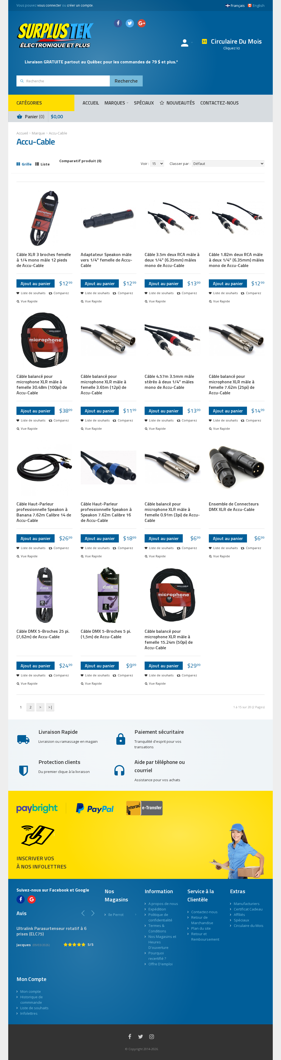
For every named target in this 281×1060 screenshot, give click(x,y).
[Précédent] (83, 913)
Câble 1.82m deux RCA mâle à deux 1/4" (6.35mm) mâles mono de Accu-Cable (236, 260)
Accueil (22, 133)
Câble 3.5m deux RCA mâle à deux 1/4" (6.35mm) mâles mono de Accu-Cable (172, 260)
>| (50, 707)
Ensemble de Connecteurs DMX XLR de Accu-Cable (234, 506)
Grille (26, 164)
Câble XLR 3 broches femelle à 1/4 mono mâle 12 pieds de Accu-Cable (43, 260)
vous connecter (49, 5)
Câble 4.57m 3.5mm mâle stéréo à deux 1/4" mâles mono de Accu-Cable (169, 381)
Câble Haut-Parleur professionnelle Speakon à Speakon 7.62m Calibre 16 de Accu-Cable (106, 512)
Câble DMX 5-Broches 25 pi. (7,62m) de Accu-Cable (42, 633)
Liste (45, 164)
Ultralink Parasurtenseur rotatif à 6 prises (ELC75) (51, 931)
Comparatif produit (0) (80, 160)
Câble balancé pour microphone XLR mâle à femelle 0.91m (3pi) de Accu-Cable (172, 512)
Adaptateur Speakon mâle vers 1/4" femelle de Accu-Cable (106, 260)
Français (238, 5)
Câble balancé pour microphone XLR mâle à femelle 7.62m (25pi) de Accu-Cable (231, 384)
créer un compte (80, 5)
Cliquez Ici (231, 48)
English (259, 5)
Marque (38, 133)
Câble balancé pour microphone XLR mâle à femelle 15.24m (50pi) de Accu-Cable (169, 639)
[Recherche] (126, 80)
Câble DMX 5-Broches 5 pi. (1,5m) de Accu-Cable (106, 633)
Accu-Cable (58, 133)
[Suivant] (92, 913)
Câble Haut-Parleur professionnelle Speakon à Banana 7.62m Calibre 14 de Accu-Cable (43, 512)
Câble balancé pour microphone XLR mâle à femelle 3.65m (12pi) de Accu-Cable (103, 384)
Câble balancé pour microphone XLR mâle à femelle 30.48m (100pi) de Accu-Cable (41, 384)
